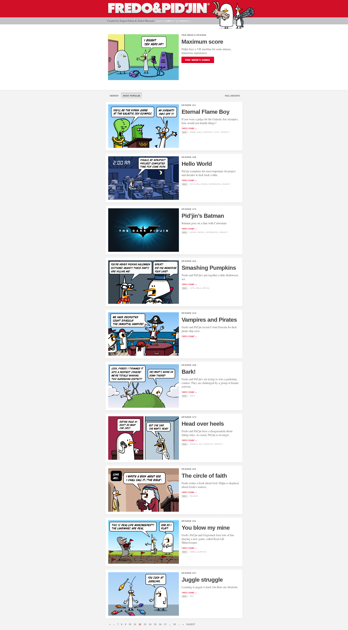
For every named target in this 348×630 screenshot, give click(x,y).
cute (192, 288)
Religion (194, 496)
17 (165, 624)
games (193, 552)
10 (130, 624)
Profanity (208, 132)
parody (201, 232)
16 (160, 624)
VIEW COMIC (188, 128)
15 (155, 624)
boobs (193, 132)
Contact (184, 20)
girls (199, 132)
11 (135, 624)
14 (150, 624)
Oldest (190, 624)
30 (174, 624)
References (214, 184)
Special (206, 288)
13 (145, 624)
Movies (204, 184)
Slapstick (208, 444)
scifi (217, 132)
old (200, 444)
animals (193, 444)
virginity (225, 132)
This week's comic (197, 60)
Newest (114, 96)
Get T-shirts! (166, 20)
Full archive (231, 96)
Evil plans (194, 184)
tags (184, 132)
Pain (192, 596)
